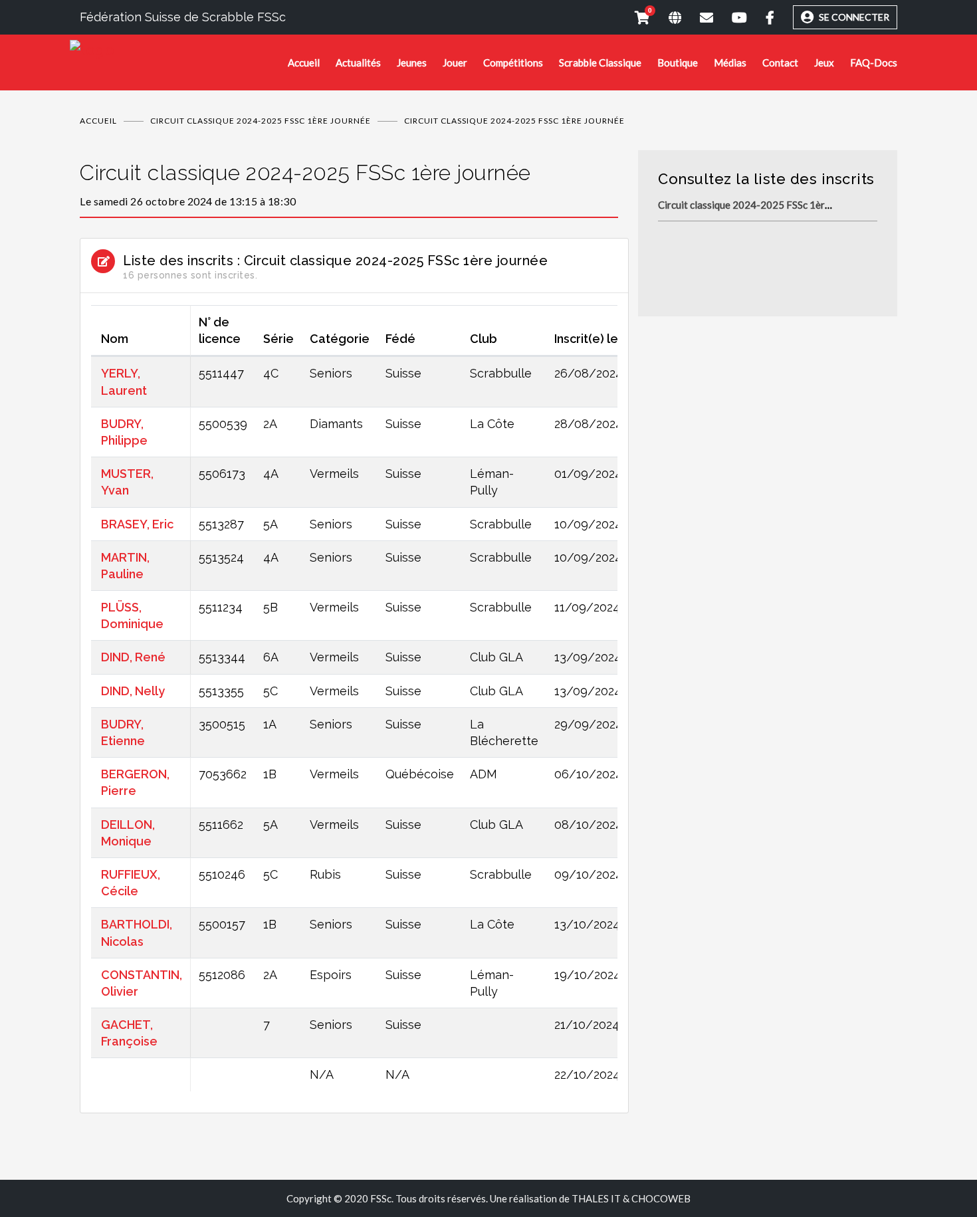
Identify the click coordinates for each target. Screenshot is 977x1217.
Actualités (358, 62)
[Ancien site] (665, 17)
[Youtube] (730, 17)
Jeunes (412, 62)
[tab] (349, 184)
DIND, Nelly (133, 691)
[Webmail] (697, 17)
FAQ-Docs (873, 62)
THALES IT (596, 1198)
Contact (780, 62)
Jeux (824, 62)
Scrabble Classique (600, 62)
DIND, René (133, 657)
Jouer (455, 62)
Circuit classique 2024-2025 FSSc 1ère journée (260, 121)
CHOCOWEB (661, 1198)
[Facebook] (760, 17)
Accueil (304, 62)
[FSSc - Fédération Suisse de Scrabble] (179, 50)
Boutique (677, 62)
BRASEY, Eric (137, 524)
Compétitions (513, 62)
